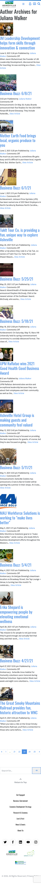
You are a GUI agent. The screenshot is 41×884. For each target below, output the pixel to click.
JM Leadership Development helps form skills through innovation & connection (20, 42)
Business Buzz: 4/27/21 (16, 660)
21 (14, 751)
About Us (20, 830)
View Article (15, 113)
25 (35, 751)
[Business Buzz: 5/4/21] (6, 555)
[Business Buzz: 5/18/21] (6, 311)
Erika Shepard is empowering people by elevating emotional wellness (16, 614)
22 (19, 751)
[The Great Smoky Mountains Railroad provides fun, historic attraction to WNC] (6, 693)
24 (30, 751)
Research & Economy (20, 812)
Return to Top (20, 782)
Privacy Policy (33, 876)
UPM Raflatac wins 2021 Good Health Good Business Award (19, 368)
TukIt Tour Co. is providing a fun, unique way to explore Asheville (20, 234)
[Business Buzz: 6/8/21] (8, 82)
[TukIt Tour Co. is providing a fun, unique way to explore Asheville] (6, 220)
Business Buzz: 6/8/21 (16, 93)
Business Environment (20, 801)
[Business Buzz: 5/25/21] (6, 269)
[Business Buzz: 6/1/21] (8, 176)
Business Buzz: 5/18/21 (16, 321)
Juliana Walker (25, 98)
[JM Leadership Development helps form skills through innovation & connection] (6, 28)
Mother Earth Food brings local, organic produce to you (18, 140)
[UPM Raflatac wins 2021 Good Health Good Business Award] (6, 354)
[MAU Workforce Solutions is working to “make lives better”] (8, 502)
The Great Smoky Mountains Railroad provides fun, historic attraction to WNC (20, 707)
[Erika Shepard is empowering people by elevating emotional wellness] (6, 597)
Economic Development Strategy (20, 806)
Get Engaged (20, 795)
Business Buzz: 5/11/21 (16, 467)
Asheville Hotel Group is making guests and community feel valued (17, 420)
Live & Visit (20, 818)
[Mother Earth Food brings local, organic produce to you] (6, 126)
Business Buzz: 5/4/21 (15, 565)
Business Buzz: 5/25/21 (16, 279)
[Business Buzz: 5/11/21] (8, 456)
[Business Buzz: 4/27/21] (6, 651)
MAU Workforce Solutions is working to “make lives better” (20, 517)
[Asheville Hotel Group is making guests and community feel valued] (6, 406)
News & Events (20, 824)
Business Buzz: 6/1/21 (15, 188)
